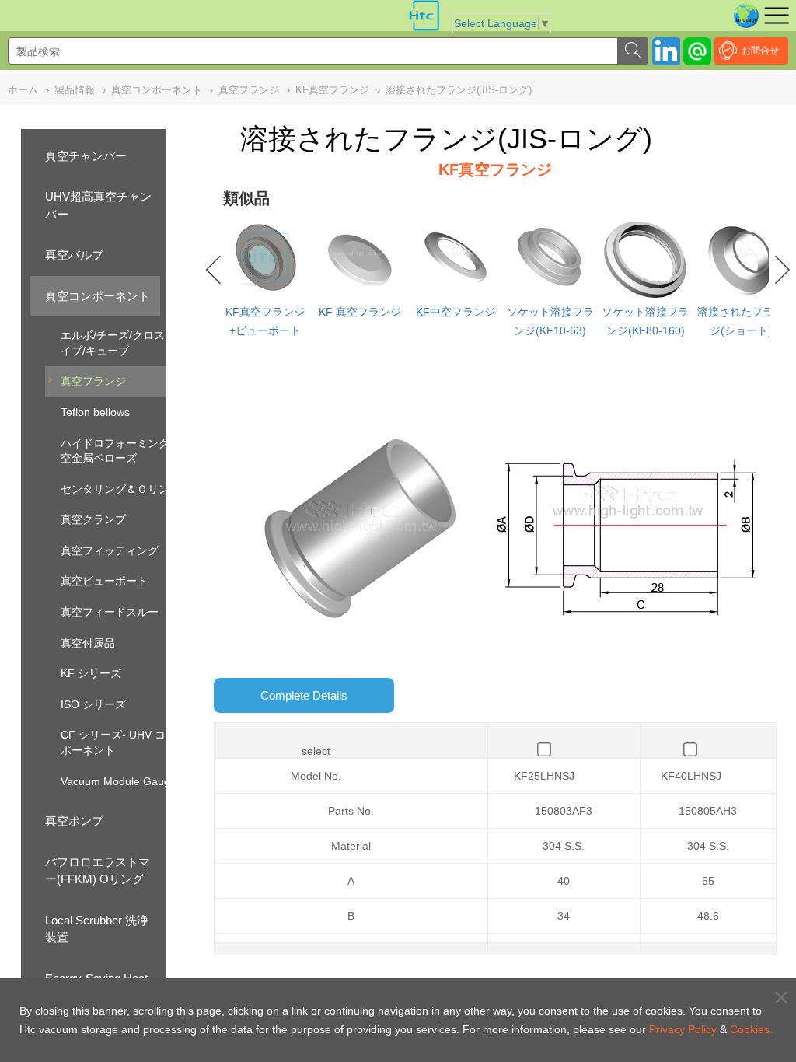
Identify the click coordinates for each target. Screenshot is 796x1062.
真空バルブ (74, 254)
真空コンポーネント (97, 295)
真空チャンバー (86, 155)
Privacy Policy (683, 1029)
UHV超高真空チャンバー (98, 205)
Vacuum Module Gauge (118, 781)
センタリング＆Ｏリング (120, 489)
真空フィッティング (110, 550)
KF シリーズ (91, 673)
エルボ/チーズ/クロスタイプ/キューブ (118, 343)
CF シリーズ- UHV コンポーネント (118, 742)
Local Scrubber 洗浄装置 (96, 929)
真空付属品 (88, 643)
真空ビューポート (104, 581)
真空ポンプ (74, 820)
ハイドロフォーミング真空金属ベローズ (120, 451)
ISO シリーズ (93, 704)
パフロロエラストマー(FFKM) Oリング (97, 870)
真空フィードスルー (110, 612)
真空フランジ (93, 381)
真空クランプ (93, 519)
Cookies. (751, 1029)
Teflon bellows (95, 412)
